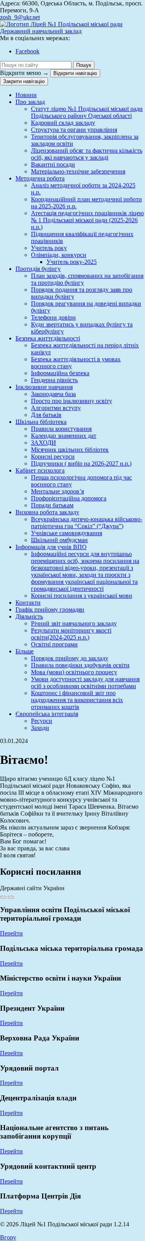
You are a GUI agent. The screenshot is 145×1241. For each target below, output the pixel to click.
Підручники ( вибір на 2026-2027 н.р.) (81, 463)
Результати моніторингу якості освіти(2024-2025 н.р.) (71, 634)
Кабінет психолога (40, 470)
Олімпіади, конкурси (58, 255)
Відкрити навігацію (75, 73)
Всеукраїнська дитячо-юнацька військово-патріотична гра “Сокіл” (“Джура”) (86, 522)
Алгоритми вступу (56, 408)
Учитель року (49, 248)
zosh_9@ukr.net (20, 17)
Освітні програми (54, 644)
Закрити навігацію (24, 81)
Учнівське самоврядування (66, 533)
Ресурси (41, 720)
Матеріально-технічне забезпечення (78, 171)
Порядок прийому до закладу (69, 658)
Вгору (8, 1237)
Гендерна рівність (54, 380)
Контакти (28, 602)
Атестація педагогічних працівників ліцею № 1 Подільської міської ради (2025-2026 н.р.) (87, 220)
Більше (24, 651)
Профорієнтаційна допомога (68, 498)
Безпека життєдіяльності (47, 338)
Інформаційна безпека (60, 373)
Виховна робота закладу (47, 512)
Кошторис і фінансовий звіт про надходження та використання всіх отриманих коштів (77, 700)
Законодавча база (53, 394)
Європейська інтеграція (46, 714)
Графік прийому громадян (49, 609)
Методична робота (40, 178)
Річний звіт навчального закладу (74, 623)
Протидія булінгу (38, 268)
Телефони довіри (53, 317)
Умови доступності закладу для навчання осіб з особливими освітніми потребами (85, 682)
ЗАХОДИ (43, 442)
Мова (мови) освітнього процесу (74, 672)
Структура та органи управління (74, 129)
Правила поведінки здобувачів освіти (80, 665)
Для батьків (46, 414)
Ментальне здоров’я (57, 491)
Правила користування (61, 428)
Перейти (11, 933)
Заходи (40, 727)
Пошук (83, 65)
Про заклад (30, 102)
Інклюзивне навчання (44, 387)
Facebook (27, 51)
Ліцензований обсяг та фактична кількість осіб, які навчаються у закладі (86, 154)
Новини (26, 95)
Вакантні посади (53, 164)
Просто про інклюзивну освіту (71, 401)
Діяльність (29, 616)
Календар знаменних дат (63, 435)
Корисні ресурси (53, 456)
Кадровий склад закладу (63, 122)
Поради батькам (52, 505)
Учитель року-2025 (71, 261)
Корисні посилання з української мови (81, 595)
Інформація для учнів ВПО (51, 547)
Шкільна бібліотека (41, 421)
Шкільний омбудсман (59, 540)
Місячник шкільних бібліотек (70, 449)
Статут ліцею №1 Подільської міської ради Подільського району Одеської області (87, 112)
